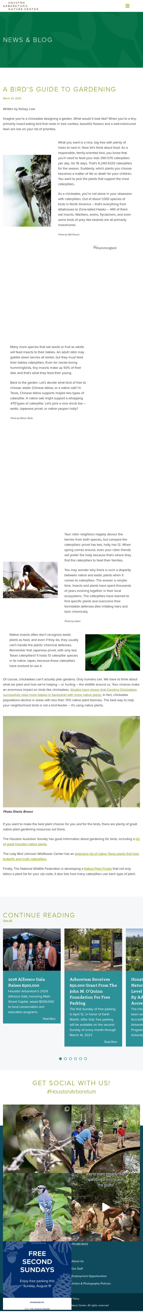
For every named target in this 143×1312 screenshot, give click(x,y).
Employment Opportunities (89, 1276)
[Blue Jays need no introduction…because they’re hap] (37, 1207)
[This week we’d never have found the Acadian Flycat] (37, 1139)
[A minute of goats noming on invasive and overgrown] (106, 1207)
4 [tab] (75, 1059)
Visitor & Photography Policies (91, 1283)
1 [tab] (60, 1059)
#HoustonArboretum (71, 1091)
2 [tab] (65, 1059)
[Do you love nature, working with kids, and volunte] (106, 1139)
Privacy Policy (71, 1299)
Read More (49, 1019)
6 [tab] (86, 1059)
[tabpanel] (32, 976)
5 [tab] (81, 1059)
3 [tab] (70, 1059)
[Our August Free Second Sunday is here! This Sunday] (37, 1275)
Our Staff (77, 1268)
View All (7, 921)
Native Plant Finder (98, 868)
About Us (78, 1261)
